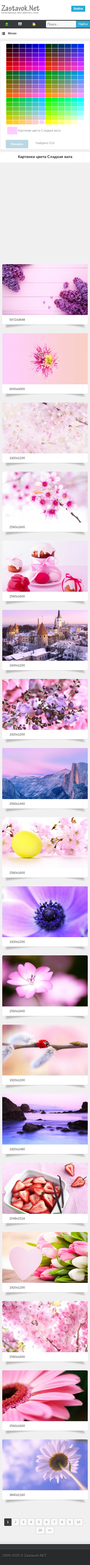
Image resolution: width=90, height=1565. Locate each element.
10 (78, 1522)
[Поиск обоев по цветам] (33, 24)
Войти (78, 8)
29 (40, 1530)
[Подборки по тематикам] (20, 24)
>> (50, 1530)
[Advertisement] (45, 212)
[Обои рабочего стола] (20, 15)
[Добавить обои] (6, 24)
